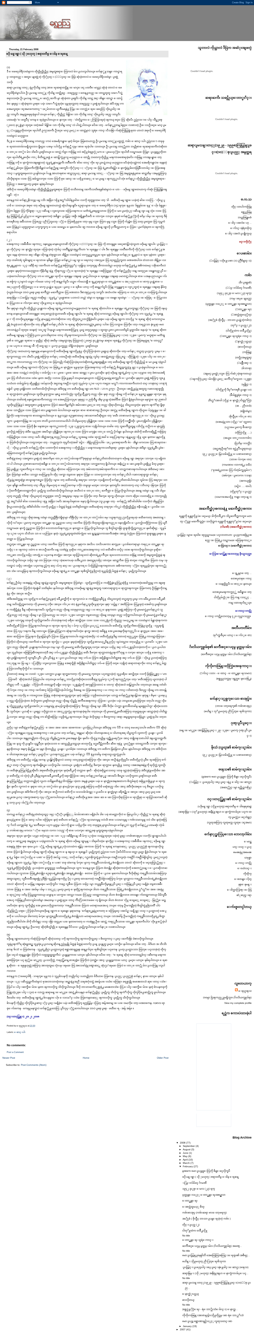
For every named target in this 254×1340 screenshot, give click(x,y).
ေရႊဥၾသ (245, 990)
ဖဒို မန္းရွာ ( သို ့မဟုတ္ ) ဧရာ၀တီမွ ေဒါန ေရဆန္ (37, 53)
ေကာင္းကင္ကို (243, 863)
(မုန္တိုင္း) (247, 384)
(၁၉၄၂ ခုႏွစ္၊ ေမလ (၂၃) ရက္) (234, 293)
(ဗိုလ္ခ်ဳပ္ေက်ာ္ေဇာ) (240, 416)
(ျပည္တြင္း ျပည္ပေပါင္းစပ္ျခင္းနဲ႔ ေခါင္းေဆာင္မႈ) (220, 782)
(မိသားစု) (247, 368)
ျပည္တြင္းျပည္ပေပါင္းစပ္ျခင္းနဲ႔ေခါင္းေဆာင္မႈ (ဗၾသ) (215, 1267)
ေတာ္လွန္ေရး (189, 1200)
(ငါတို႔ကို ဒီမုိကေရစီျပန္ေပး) (234, 389)
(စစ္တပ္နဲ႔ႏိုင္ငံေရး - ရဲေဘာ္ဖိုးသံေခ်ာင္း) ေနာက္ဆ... (210, 1309)
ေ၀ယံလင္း (244, 868)
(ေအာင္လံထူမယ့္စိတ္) (241, 314)
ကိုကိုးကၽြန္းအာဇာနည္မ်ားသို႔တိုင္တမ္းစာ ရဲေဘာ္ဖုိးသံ (213, 1315)
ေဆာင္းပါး (19, 1032)
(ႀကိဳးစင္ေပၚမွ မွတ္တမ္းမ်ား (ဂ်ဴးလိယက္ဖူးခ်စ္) (226, 654)
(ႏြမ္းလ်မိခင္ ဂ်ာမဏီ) (239, 287)
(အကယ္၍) (245, 480)
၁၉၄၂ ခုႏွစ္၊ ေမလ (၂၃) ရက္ (198, 1188)
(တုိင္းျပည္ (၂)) (241, 325)
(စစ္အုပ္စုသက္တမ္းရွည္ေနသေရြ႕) (234, 678)
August (187, 1149)
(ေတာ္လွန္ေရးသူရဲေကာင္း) (236, 336)
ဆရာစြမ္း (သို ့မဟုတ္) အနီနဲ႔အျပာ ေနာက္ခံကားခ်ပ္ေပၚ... (215, 1273)
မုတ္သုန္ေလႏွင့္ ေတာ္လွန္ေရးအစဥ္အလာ (203, 1194)
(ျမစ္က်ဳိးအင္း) (244, 362)
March (186, 1163)
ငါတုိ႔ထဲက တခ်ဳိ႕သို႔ (194, 1230)
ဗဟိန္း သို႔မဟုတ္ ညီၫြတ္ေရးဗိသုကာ (204, 1261)
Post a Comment (15, 1052)
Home (86, 1057)
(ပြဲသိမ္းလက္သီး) (243, 443)
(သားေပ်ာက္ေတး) (240, 459)
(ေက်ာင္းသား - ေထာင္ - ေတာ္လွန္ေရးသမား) (226, 673)
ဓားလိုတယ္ (188, 1299)
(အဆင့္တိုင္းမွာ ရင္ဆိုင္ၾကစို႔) (236, 787)
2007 (183, 1329)
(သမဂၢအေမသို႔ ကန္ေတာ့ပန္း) (233, 496)
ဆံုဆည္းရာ (244, 895)
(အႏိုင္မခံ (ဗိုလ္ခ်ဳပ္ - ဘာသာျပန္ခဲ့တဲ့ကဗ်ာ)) (230, 320)
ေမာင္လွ (248, 841)
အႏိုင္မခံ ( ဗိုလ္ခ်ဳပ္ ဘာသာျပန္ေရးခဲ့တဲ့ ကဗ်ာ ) (206, 1218)
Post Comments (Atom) (33, 1064)
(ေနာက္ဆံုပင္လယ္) (243, 341)
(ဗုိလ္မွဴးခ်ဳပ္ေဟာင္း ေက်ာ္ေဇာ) (232, 635)
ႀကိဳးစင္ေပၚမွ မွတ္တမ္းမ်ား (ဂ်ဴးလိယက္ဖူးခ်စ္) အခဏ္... (212, 1246)
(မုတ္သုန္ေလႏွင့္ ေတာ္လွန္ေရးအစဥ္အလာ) (228, 303)
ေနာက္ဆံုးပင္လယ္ (190, 1293)
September (189, 1146)
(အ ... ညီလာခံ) (243, 405)
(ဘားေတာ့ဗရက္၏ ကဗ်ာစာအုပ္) (233, 705)
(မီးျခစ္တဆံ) (245, 282)
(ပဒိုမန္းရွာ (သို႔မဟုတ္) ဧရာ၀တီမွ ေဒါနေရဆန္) (225, 806)
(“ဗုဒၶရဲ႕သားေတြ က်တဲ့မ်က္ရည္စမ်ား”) (231, 470)
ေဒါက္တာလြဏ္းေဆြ (239, 889)
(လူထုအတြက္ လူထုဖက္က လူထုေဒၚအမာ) (229, 822)
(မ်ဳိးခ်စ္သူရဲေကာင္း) (241, 395)
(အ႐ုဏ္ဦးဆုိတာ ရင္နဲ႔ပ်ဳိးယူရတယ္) (232, 448)
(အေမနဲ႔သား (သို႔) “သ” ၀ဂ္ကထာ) (234, 421)
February (188, 1166)
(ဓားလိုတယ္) (245, 346)
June (186, 1153)
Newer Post (8, 1057)
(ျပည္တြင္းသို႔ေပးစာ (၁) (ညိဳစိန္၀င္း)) (230, 260)
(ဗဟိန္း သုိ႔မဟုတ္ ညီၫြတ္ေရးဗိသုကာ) (228, 711)
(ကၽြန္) (247, 352)
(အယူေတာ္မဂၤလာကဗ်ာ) (237, 437)
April (185, 1159)
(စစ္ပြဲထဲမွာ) (246, 411)
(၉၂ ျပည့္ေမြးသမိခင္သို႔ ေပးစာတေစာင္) (227, 454)
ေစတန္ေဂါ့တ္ (243, 879)
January (187, 1326)
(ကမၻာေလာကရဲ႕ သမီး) (237, 464)
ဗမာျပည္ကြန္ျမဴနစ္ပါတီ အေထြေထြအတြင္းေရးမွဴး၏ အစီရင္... (216, 1255)
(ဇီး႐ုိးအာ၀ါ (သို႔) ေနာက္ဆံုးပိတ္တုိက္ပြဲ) (230, 400)
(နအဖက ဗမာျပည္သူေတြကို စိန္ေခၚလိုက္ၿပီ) (226, 776)
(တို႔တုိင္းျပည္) (241, 491)
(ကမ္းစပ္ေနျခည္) (241, 298)
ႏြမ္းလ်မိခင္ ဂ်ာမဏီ (194, 1182)
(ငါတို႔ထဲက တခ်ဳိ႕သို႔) (239, 330)
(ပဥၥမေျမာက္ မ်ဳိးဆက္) (238, 427)
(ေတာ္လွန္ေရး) (243, 309)
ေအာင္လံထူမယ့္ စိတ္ (193, 1206)
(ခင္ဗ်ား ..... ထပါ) (243, 486)
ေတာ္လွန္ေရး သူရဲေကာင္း (197, 1239)
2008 (183, 1142)
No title (186, 1235)
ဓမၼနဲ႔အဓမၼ (242, 852)
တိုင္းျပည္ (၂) (191, 1224)
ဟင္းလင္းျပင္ (242, 846)
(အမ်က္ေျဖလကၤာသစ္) (237, 475)
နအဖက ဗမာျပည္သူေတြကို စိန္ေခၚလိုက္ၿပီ (206, 1170)
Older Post (162, 1057)
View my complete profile (238, 1003)
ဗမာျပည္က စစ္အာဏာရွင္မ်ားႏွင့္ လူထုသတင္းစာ (207, 1321)
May (185, 1156)
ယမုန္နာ (248, 857)
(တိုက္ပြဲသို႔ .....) (243, 432)
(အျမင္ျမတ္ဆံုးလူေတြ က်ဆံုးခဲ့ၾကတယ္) (228, 373)
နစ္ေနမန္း (245, 884)
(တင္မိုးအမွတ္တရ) (243, 357)
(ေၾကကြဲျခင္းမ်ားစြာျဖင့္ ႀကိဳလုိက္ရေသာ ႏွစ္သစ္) (221, 378)
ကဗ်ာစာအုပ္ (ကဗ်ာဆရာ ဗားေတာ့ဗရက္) (204, 1212)
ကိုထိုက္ (247, 873)
